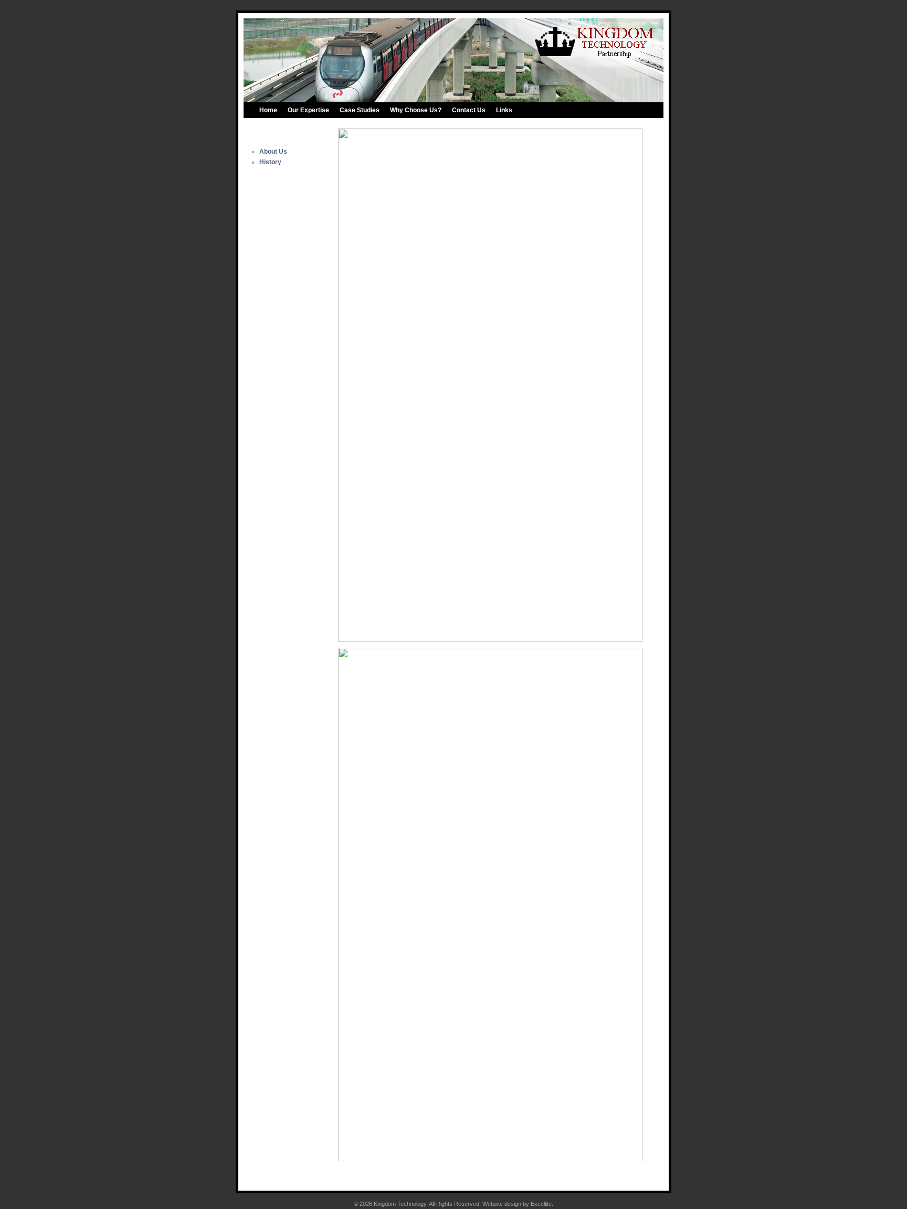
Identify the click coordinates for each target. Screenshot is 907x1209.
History (270, 162)
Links (504, 110)
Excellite (541, 1204)
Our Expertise (308, 110)
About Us (273, 151)
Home (268, 110)
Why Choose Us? (415, 110)
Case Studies (359, 110)
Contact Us (469, 110)
